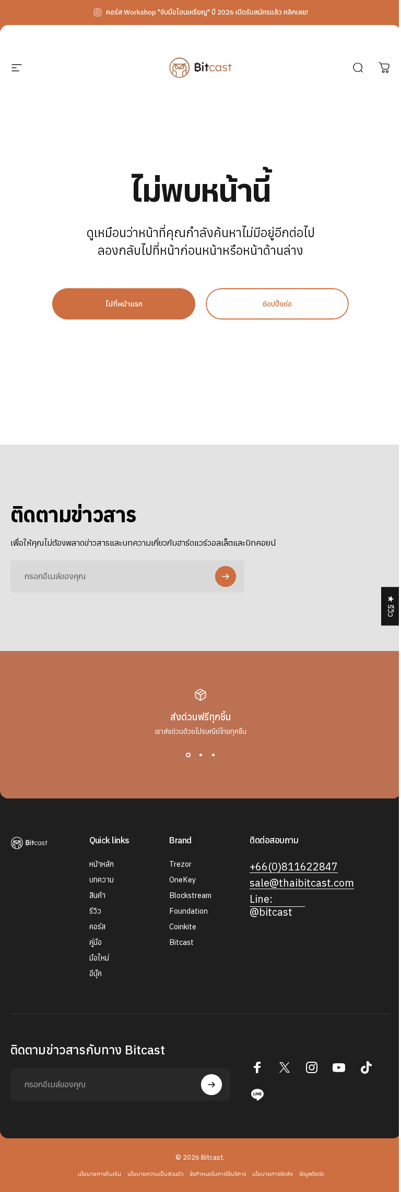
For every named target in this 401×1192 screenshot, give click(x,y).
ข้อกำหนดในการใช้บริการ (218, 1173)
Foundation (188, 911)
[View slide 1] (188, 754)
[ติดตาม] (225, 576)
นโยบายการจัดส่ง (272, 1173)
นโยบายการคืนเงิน (99, 1173)
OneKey (182, 879)
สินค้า (97, 895)
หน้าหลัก (101, 864)
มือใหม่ (99, 958)
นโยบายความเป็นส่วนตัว (155, 1173)
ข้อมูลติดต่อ (311, 1173)
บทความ (101, 879)
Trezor (180, 864)
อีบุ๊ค (95, 973)
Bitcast (181, 942)
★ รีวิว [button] (391, 606)
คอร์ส (97, 926)
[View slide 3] (213, 754)
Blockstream (190, 895)
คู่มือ (95, 942)
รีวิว (95, 911)
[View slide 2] (200, 754)
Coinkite (182, 926)
